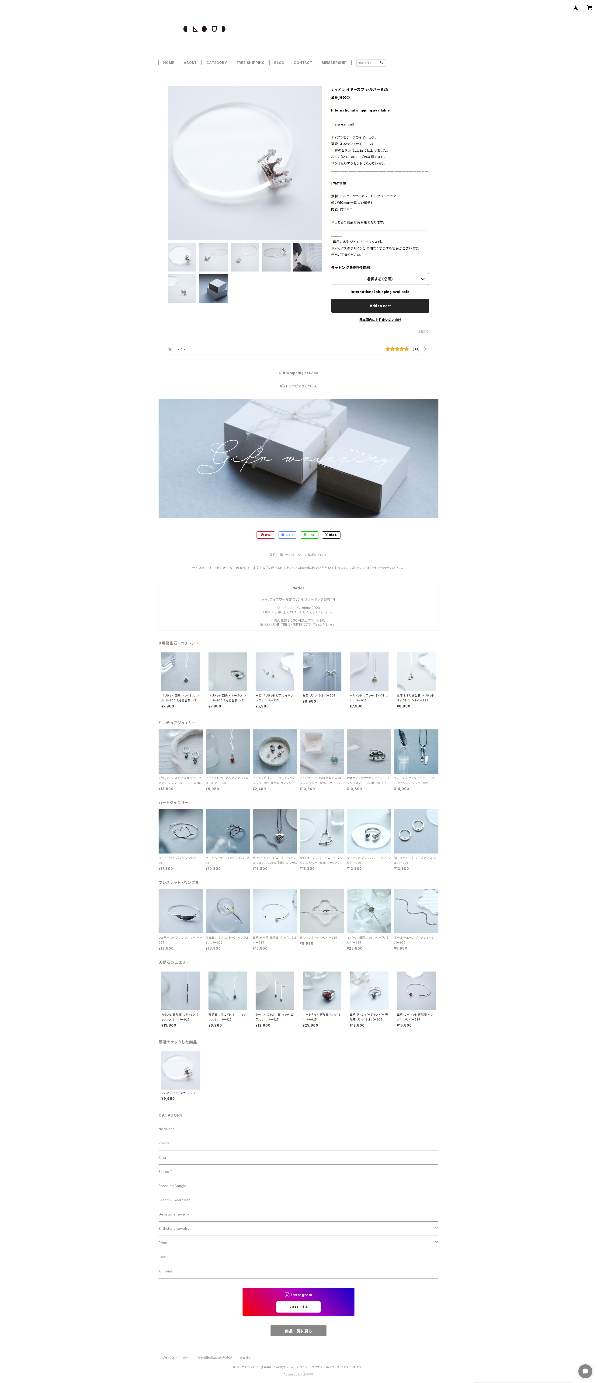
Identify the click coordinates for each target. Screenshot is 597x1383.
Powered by (293, 1374)
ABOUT (190, 63)
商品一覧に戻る (298, 1331)
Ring (162, 1157)
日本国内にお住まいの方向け (380, 320)
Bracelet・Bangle (173, 1186)
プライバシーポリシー (176, 1357)
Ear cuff (165, 1172)
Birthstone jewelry (174, 1228)
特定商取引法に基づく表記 (214, 1357)
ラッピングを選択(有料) (351, 267)
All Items (166, 1271)
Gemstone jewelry (174, 1214)
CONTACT (303, 63)
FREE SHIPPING (251, 63)
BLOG (279, 63)
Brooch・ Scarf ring (175, 1200)
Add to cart (380, 305)
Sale (162, 1257)
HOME (168, 63)
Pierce (164, 1143)
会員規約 (246, 1357)
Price (163, 1243)
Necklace (167, 1129)
